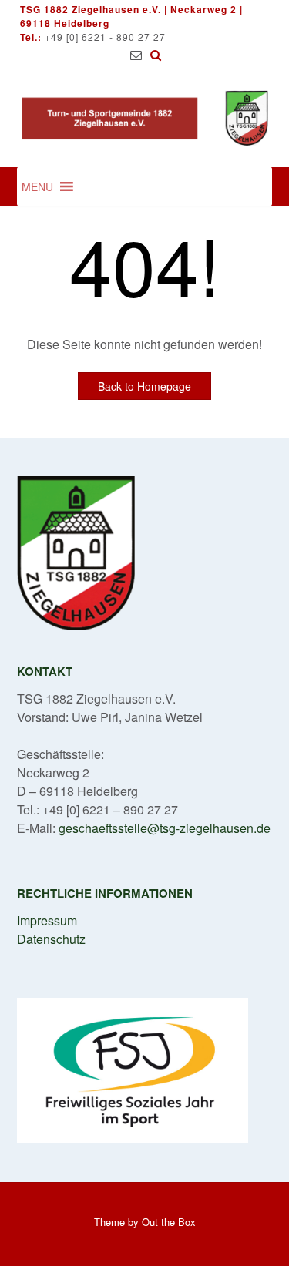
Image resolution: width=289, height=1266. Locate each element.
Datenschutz (51, 939)
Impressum (47, 920)
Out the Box (169, 1221)
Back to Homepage (144, 386)
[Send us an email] (136, 55)
